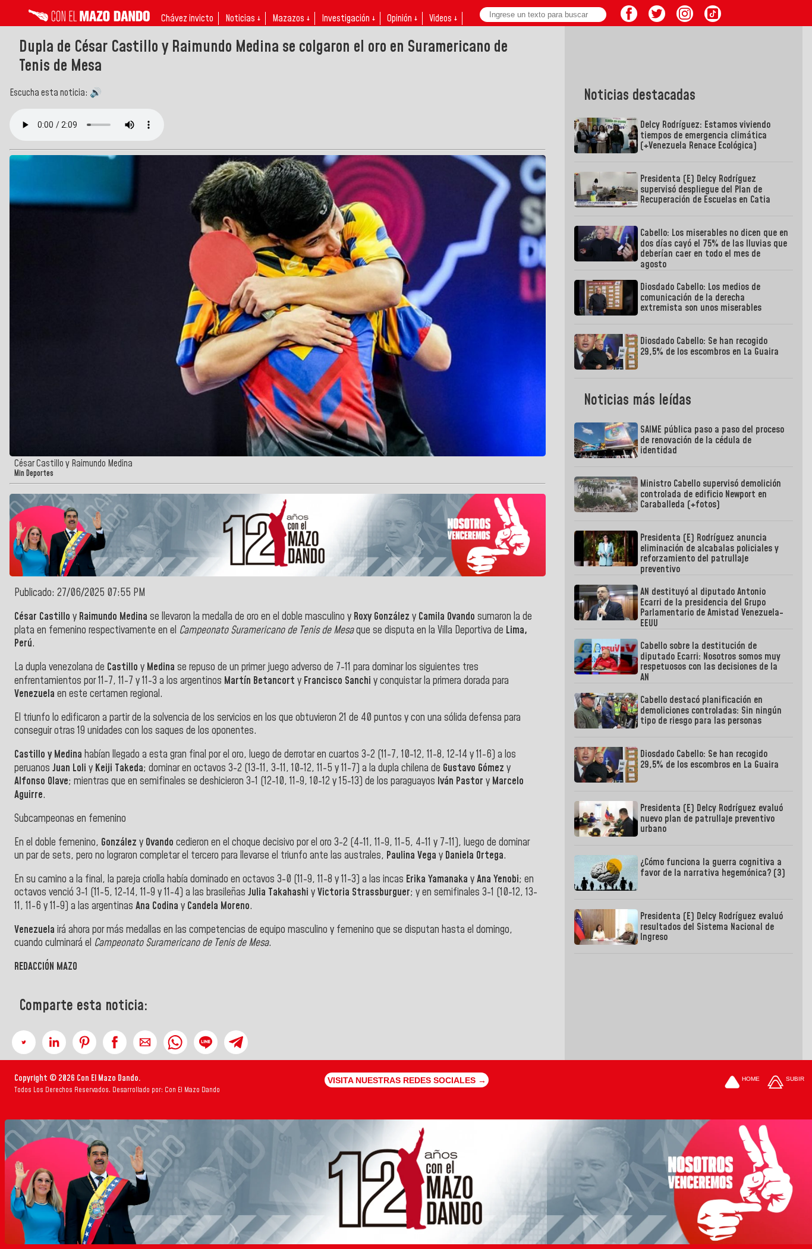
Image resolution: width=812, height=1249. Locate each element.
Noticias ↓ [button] (242, 18)
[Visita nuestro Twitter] (657, 18)
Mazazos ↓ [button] (291, 18)
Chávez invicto (187, 18)
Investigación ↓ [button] (348, 18)
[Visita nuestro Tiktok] (712, 18)
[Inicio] (89, 18)
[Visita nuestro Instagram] (684, 18)
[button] (24, 1042)
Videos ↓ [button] (443, 18)
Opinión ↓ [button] (402, 18)
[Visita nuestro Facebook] (629, 18)
